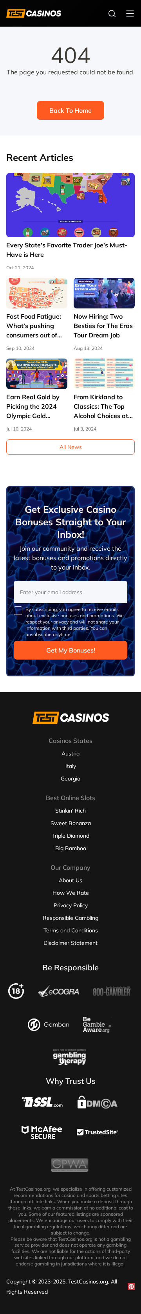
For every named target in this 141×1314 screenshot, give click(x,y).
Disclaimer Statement (70, 942)
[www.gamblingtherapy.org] (69, 1062)
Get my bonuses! (70, 650)
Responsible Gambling (70, 917)
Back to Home (70, 110)
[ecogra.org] (58, 995)
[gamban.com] (48, 1029)
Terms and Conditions (70, 930)
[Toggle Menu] (130, 13)
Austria (70, 753)
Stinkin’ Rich (70, 810)
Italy (70, 766)
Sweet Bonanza (71, 823)
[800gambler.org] (112, 998)
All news (71, 447)
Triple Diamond (70, 835)
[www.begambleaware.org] (97, 1030)
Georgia (70, 778)
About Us (70, 880)
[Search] (112, 13)
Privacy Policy (71, 905)
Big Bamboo (70, 848)
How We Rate (70, 892)
